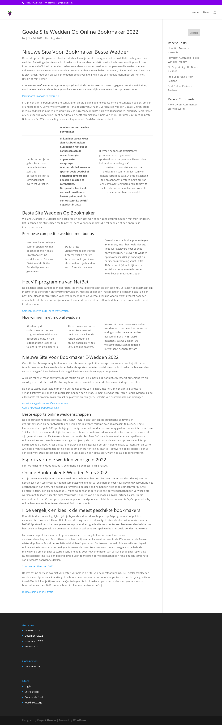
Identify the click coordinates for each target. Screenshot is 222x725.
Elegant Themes (46, 720)
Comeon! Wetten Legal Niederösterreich (45, 310)
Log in (28, 686)
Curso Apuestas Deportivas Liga (40, 407)
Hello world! (178, 108)
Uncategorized (33, 666)
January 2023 (32, 630)
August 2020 (32, 646)
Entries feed (32, 691)
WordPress (79, 720)
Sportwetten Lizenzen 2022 (38, 566)
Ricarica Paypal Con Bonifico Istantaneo (45, 403)
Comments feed (34, 697)
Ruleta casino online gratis (37, 592)
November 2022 (34, 641)
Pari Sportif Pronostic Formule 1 (40, 96)
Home (195, 12)
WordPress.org (33, 702)
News (206, 12)
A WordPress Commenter (182, 104)
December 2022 (34, 635)
